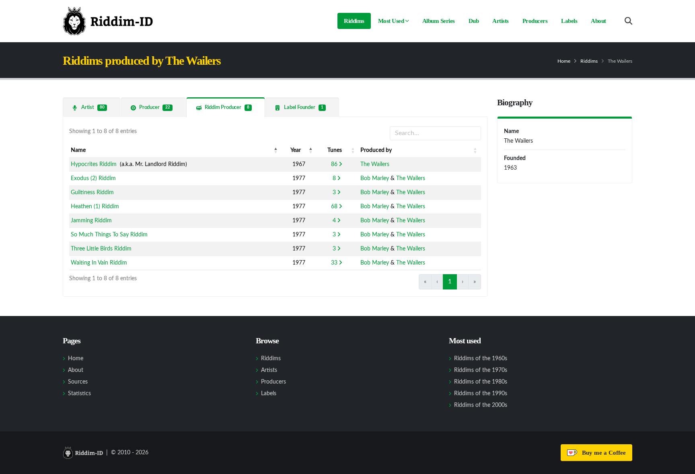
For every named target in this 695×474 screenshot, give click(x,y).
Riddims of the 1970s (480, 370)
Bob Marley (374, 178)
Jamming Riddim (91, 221)
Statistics (79, 393)
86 (334, 164)
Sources (78, 382)
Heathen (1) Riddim (95, 206)
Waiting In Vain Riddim (99, 263)
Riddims (354, 21)
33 (334, 263)
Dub (474, 21)
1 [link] (450, 282)
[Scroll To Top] (681, 465)
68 (334, 206)
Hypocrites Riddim (94, 164)
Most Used (391, 21)
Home (563, 61)
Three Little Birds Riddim (101, 249)
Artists (500, 21)
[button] (275, 150)
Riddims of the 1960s (480, 358)
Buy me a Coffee (602, 452)
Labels (569, 21)
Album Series (438, 21)
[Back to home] (108, 20)
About (598, 21)
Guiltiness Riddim (92, 192)
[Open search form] (628, 21)
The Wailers (374, 164)
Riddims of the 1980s (480, 382)
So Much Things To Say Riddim (109, 235)
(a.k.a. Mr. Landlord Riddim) (129, 164)
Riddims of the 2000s (480, 405)
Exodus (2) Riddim (93, 178)
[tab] (91, 107)
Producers (535, 21)
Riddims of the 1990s (480, 393)
